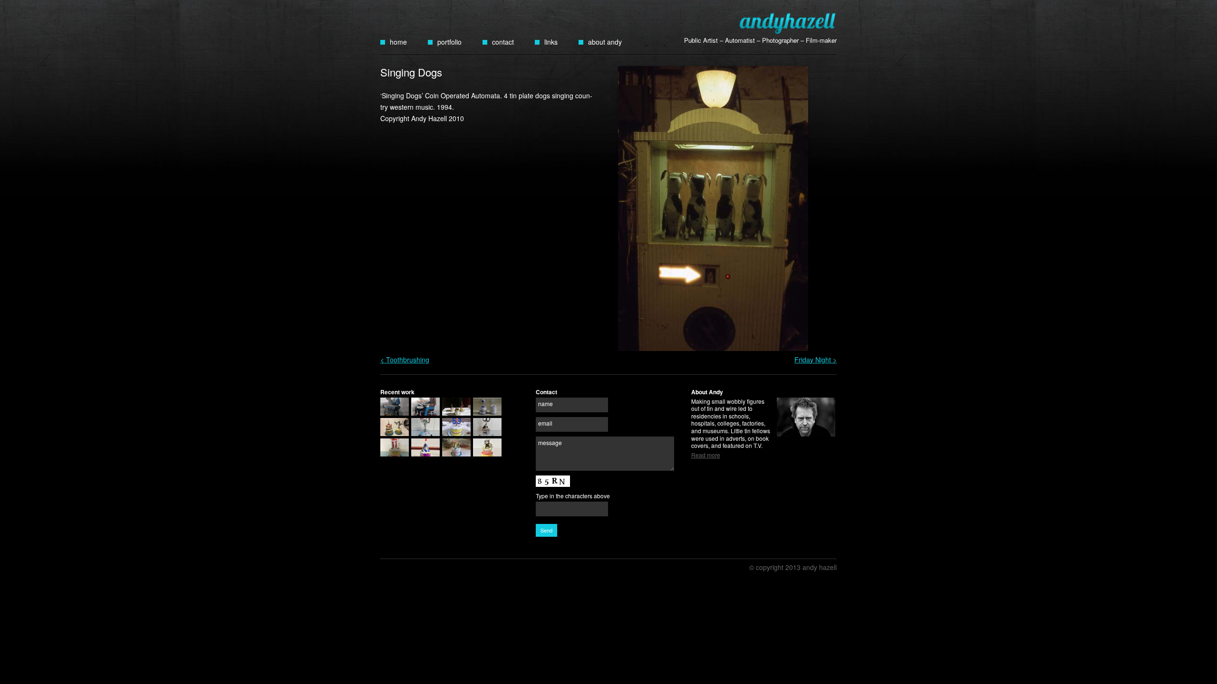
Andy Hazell (788, 23)
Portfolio (449, 42)
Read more (705, 455)
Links (551, 42)
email (545, 423)
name (545, 403)
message (550, 442)
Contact (503, 42)
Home (398, 42)
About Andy (605, 42)
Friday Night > (815, 359)
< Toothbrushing (404, 359)
